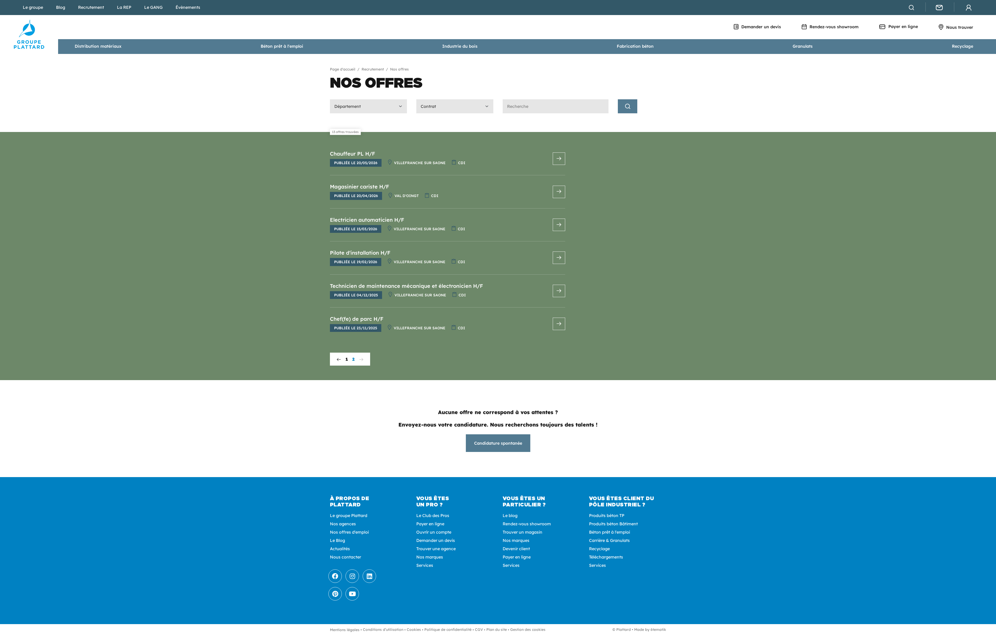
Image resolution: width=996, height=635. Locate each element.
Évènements (188, 7)
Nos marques (429, 557)
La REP (124, 7)
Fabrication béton (635, 46)
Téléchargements (606, 557)
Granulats (803, 46)
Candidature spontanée (498, 443)
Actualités (340, 548)
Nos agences (343, 523)
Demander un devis (760, 26)
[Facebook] (335, 576)
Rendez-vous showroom (833, 26)
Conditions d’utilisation (383, 629)
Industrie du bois (460, 46)
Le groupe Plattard (348, 515)
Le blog (510, 515)
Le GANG (153, 7)
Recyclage (962, 46)
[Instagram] (352, 576)
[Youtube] (352, 594)
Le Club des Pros (432, 515)
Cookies (414, 629)
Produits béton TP (606, 515)
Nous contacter (345, 557)
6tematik (658, 629)
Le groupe (33, 7)
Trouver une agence (436, 548)
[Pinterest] (335, 594)
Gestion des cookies (527, 629)
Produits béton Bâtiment (613, 523)
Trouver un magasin (522, 532)
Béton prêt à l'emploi (282, 46)
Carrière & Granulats (609, 540)
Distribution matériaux (98, 46)
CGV (479, 629)
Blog (60, 7)
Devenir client (516, 548)
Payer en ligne (902, 26)
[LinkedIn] (369, 576)
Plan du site (496, 629)
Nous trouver (959, 27)
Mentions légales (344, 629)
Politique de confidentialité (448, 629)
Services (424, 565)
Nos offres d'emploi (349, 532)
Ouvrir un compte (433, 532)
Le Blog (337, 540)
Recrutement (91, 7)
